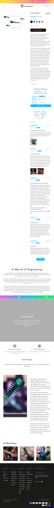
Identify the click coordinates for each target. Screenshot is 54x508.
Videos (20, 470)
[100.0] (36, 113)
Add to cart (38, 30)
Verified (40, 118)
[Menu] (4, 5)
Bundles (13, 478)
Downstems (14, 472)
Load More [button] (40, 259)
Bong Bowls (14, 470)
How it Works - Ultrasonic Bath (22, 487)
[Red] (42, 22)
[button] (43, 5)
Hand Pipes (13, 474)
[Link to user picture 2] (40, 171)
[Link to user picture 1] (33, 142)
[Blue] (34, 22)
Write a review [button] (40, 105)
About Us (5, 472)
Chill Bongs (13, 476)
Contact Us (5, 476)
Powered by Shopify (7, 499)
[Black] (31, 22)
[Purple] (39, 22)
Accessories (14, 480)
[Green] (37, 22)
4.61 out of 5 (44, 91)
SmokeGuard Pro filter (36, 411)
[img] (33, 125)
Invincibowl (8, 497)
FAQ (20, 491)
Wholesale (5, 478)
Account (29, 470)
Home (4, 470)
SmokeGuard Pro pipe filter (40, 57)
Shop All (13, 483)
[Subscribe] (50, 470)
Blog (4, 474)
